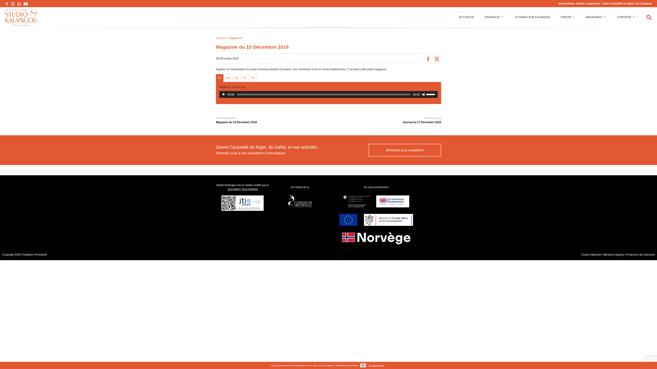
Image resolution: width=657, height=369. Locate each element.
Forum (566, 17)
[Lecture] (224, 94)
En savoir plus (376, 365)
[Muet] (423, 94)
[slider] (431, 94)
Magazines (594, 17)
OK (363, 365)
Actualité (466, 17)
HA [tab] (228, 78)
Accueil (220, 38)
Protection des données (640, 254)
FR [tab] (220, 78)
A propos (624, 17)
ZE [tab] (236, 78)
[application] (328, 94)
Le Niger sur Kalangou (532, 17)
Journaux (492, 17)
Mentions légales (613, 254)
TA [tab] (253, 78)
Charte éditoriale (591, 254)
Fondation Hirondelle (34, 254)
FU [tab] (245, 78)
